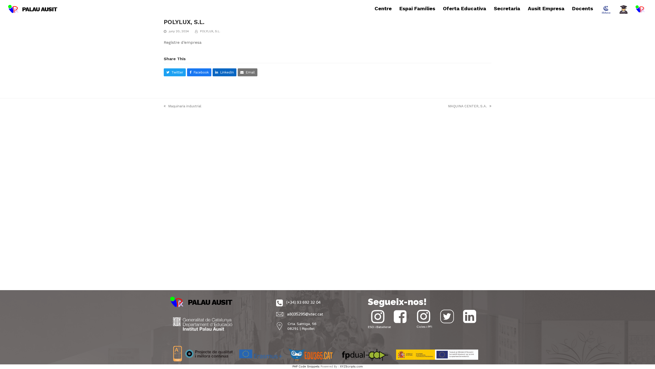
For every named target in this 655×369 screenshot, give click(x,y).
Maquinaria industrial (182, 106)
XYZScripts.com (351, 366)
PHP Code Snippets (306, 366)
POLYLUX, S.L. (210, 31)
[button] (175, 72)
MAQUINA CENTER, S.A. (467, 106)
